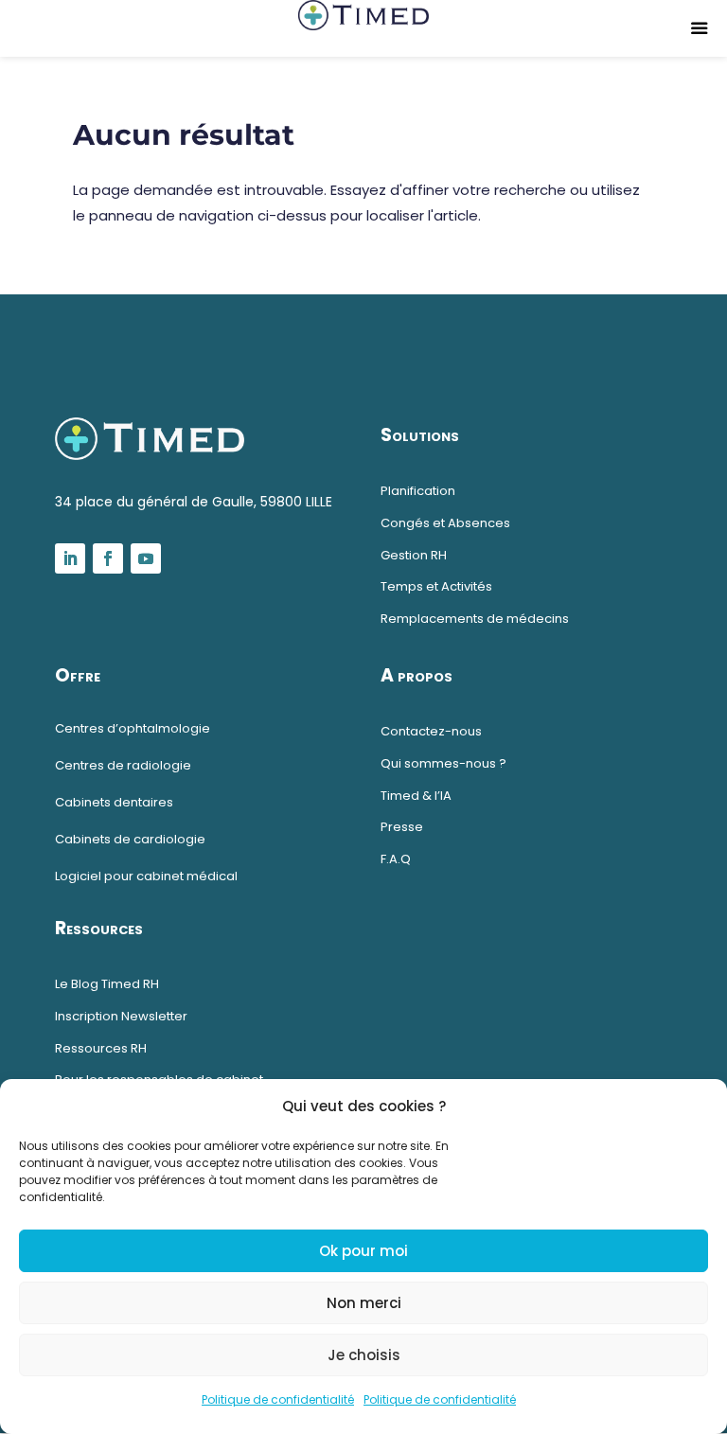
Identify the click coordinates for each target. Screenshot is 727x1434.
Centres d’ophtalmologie (132, 728)
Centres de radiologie (123, 765)
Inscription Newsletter (121, 1016)
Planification (418, 491)
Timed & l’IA (416, 796)
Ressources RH (101, 1048)
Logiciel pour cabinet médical (146, 876)
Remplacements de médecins (475, 619)
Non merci (364, 1303)
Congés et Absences (445, 523)
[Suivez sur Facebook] (108, 558)
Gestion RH (414, 555)
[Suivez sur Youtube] (146, 558)
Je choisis (364, 1355)
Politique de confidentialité (278, 1399)
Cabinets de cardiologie (130, 839)
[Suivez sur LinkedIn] (70, 558)
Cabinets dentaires (114, 802)
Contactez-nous (431, 731)
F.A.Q (396, 859)
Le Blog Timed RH (107, 984)
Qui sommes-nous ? (443, 763)
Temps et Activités (436, 586)
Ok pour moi (363, 1251)
